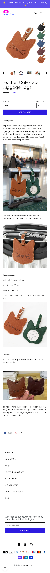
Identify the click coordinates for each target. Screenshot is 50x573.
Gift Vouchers (11, 485)
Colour (6, 101)
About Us (9, 452)
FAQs (7, 465)
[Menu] (45, 13)
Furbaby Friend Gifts (28, 565)
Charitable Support (14, 491)
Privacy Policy (11, 478)
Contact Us (10, 459)
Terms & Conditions (14, 472)
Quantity (40, 101)
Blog (7, 498)
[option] (25, 43)
